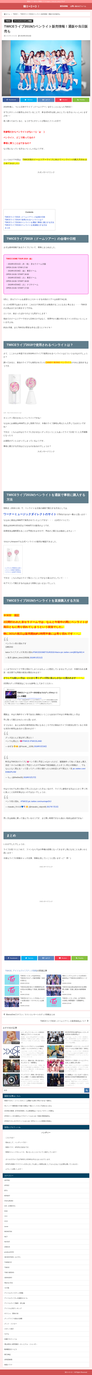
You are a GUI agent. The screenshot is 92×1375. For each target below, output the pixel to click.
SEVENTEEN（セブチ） (13, 1257)
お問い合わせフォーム (78, 6)
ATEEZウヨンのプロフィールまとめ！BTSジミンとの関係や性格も (28, 1121)
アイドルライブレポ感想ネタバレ (16, 1298)
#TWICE (25, 741)
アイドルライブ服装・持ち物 (14, 1303)
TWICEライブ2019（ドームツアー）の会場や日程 (25, 217)
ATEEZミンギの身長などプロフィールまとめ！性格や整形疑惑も (27, 1116)
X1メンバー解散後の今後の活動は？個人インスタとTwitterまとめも (28, 1106)
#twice (57, 652)
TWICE (8, 21)
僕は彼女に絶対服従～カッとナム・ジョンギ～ (20, 1344)
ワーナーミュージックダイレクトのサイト (29, 514)
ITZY (6, 1221)
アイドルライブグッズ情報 (23, 21)
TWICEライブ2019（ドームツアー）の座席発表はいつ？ (63, 1021)
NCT (6, 1236)
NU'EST (7, 1241)
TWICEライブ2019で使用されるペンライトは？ (24, 220)
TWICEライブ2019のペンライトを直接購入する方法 (26, 225)
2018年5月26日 (40, 746)
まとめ (7, 228)
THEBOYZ (8, 1262)
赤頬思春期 (8, 1359)
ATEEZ (6, 1185)
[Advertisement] (46, 191)
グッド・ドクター (10, 1324)
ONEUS (7, 1247)
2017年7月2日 (52, 807)
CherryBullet (8, 1201)
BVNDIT (7, 1195)
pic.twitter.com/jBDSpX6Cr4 (72, 652)
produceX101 (9, 1252)
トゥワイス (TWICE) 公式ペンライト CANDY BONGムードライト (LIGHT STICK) (13, 570)
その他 (6, 1288)
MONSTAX (8, 1231)
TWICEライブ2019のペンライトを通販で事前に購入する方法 (29, 222)
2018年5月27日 (29, 777)
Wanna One (8, 1283)
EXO (6, 1211)
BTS (5, 1190)
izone (6, 1226)
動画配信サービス (10, 1349)
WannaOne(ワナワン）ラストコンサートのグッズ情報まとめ (30, 1014)
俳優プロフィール (10, 1339)
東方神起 (7, 1354)
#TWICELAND (36, 741)
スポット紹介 (9, 1329)
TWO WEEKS (9, 1272)
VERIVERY (8, 1277)
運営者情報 (64, 6)
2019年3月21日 (36, 657)
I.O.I (5, 1216)
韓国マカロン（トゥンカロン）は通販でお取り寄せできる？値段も (27, 1100)
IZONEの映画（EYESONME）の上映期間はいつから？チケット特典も (29, 1111)
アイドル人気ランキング (13, 1308)
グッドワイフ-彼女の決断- (13, 1318)
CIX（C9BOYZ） (10, 1206)
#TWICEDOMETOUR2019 (44, 652)
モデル (6, 1334)
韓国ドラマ (8, 1364)
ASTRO (7, 1180)
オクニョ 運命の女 (11, 1313)
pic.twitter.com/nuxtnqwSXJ (39, 801)
